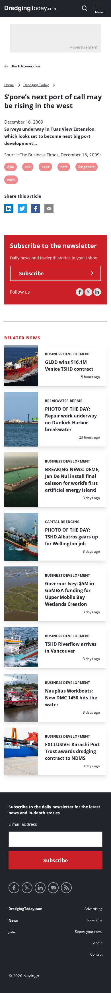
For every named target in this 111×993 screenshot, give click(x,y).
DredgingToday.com (25, 908)
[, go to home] (30, 8)
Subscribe (31, 273)
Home (9, 84)
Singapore (86, 167)
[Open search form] (84, 8)
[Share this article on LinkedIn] (8, 208)
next (45, 167)
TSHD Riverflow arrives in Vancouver (70, 647)
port (64, 167)
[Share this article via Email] (49, 208)
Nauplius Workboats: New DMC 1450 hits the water (71, 698)
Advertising (93, 908)
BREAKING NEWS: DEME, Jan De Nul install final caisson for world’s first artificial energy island (72, 479)
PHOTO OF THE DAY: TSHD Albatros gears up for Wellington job (71, 537)
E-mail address (23, 824)
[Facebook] (79, 292)
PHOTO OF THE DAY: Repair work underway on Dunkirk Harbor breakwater (71, 419)
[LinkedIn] (97, 292)
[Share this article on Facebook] (35, 208)
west (11, 180)
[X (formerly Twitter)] (88, 292)
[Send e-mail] (53, 887)
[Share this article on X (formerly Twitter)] (22, 208)
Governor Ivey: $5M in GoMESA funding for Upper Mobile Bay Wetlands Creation (69, 593)
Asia (11, 167)
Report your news (88, 931)
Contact (96, 954)
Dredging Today (36, 84)
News (13, 920)
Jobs (12, 932)
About (97, 942)
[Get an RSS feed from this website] (66, 887)
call (28, 167)
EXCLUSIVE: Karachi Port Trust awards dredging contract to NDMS (72, 751)
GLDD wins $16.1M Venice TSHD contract (69, 365)
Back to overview (25, 66)
